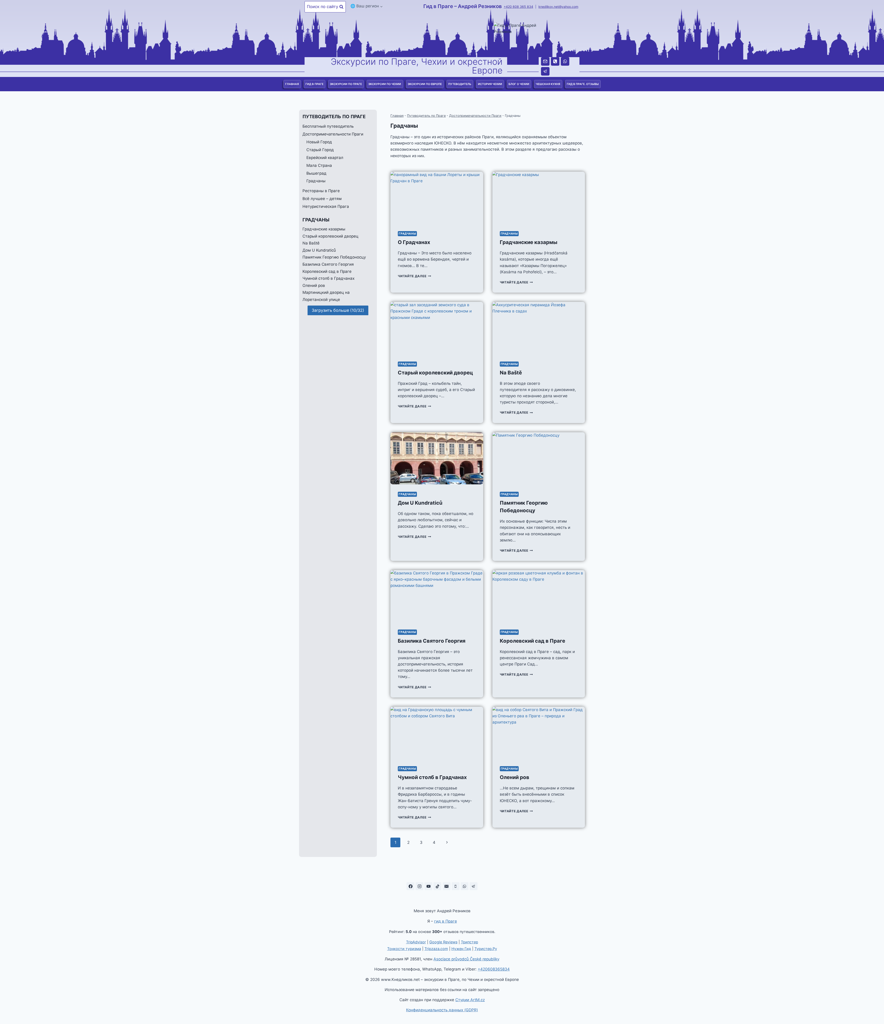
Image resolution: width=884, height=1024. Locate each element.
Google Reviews (443, 942)
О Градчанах (414, 242)
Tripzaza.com (436, 948)
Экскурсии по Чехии (384, 84)
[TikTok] (437, 886)
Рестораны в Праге (321, 190)
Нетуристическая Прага (325, 206)
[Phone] (555, 61)
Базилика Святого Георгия (431, 641)
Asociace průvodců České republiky (466, 959)
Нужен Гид (461, 948)
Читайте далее (414, 276)
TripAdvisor (416, 942)
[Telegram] (545, 71)
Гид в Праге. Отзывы (583, 84)
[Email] (545, 61)
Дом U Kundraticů (420, 503)
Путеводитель (459, 84)
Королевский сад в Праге (532, 641)
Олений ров (514, 777)
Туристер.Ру (485, 948)
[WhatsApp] (565, 61)
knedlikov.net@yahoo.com (558, 7)
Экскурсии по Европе (425, 84)
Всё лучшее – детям (322, 198)
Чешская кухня (548, 84)
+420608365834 (494, 969)
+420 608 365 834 (518, 7)
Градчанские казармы (528, 242)
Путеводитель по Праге (426, 116)
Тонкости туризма (404, 948)
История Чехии (490, 84)
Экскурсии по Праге (346, 84)
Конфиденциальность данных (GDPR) (442, 1010)
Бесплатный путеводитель (328, 126)
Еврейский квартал (324, 157)
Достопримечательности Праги (475, 116)
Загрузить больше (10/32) (338, 310)
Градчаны (407, 233)
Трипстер (469, 942)
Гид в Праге (314, 84)
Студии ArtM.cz (470, 1000)
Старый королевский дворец (435, 373)
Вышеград (316, 173)
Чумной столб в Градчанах (432, 777)
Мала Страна (319, 165)
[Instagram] (419, 886)
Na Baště (511, 373)
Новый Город (319, 142)
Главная (292, 84)
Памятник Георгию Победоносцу (334, 257)
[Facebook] (410, 886)
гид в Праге (445, 921)
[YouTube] (428, 886)
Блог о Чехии (519, 84)
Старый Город (320, 149)
